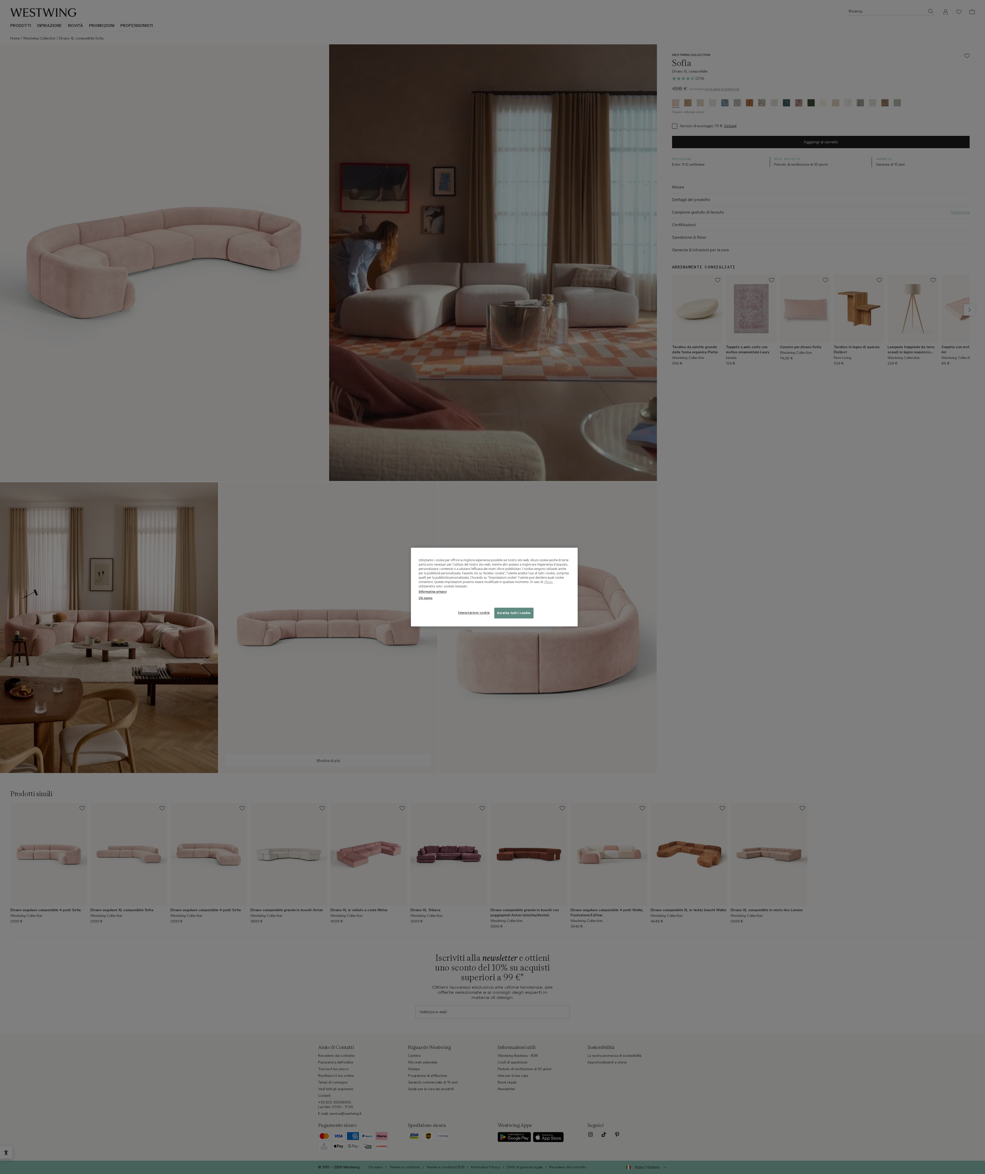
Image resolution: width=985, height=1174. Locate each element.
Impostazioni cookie (474, 613)
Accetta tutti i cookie (514, 613)
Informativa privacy (433, 592)
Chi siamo (425, 598)
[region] (494, 587)
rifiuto (548, 582)
